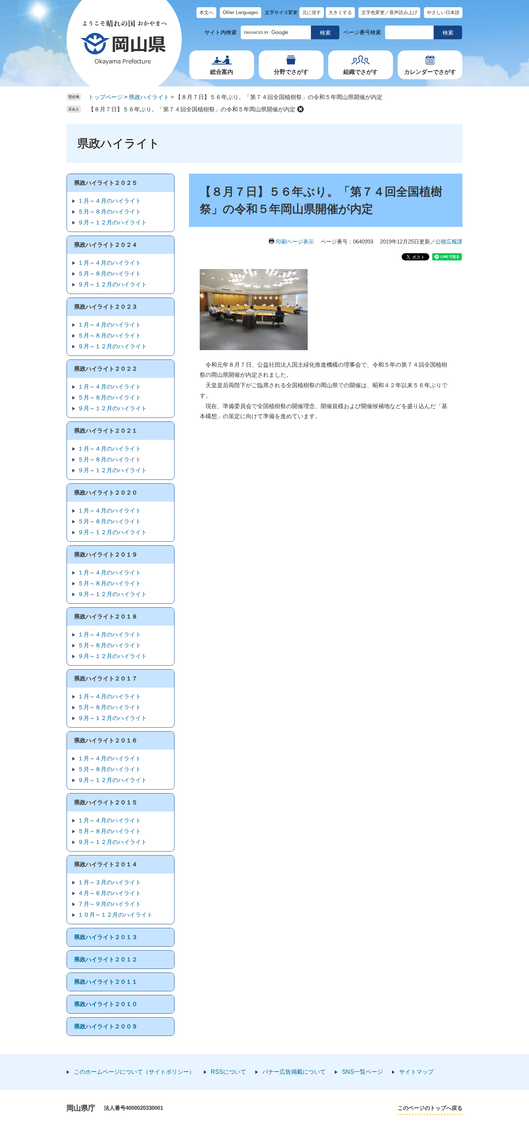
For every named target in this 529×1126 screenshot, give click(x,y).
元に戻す (311, 12)
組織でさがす (360, 72)
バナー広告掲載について (294, 1072)
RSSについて (228, 1072)
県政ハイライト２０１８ (105, 616)
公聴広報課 (448, 241)
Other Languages (240, 12)
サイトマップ (416, 1072)
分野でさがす (291, 72)
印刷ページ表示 (295, 241)
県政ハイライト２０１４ (105, 864)
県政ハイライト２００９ (105, 1026)
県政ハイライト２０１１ (105, 982)
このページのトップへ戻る (430, 1108)
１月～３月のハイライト (109, 882)
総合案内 (221, 72)
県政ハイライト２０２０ (105, 493)
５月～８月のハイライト (109, 212)
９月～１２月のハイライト (112, 222)
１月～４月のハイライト (109, 201)
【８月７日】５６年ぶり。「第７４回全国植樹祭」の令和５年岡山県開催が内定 (191, 109)
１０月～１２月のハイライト (115, 915)
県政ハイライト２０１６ (105, 740)
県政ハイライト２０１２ (105, 959)
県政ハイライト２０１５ (105, 802)
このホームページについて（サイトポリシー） (134, 1072)
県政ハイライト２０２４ (105, 245)
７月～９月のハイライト (109, 904)
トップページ (105, 97)
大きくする (340, 12)
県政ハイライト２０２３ (105, 307)
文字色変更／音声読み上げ (389, 12)
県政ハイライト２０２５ (105, 183)
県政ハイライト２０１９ (105, 554)
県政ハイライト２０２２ (105, 369)
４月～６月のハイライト (109, 893)
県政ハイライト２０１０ (105, 1004)
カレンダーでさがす (430, 72)
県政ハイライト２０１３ (105, 937)
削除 (300, 109)
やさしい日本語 (443, 12)
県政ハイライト (149, 97)
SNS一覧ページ (362, 1072)
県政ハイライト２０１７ (105, 678)
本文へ (206, 12)
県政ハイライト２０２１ (105, 431)
